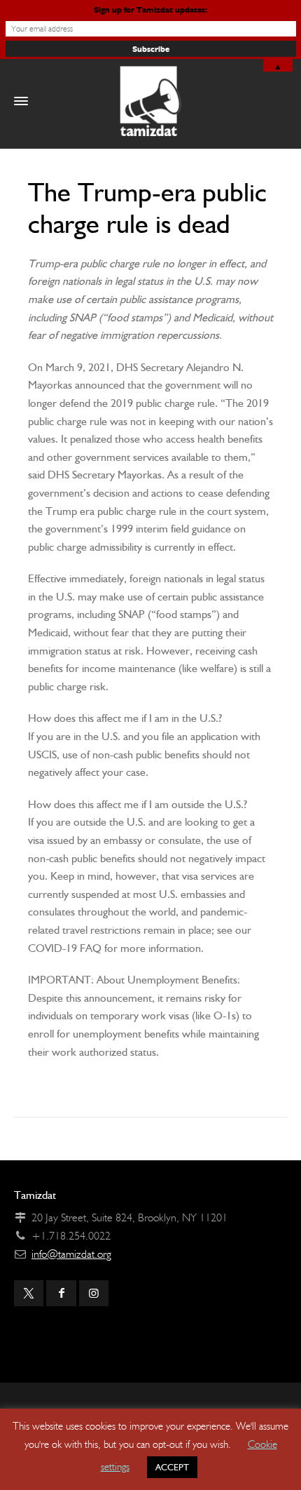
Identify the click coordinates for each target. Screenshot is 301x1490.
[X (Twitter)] (28, 1293)
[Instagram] (93, 1293)
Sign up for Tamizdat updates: (150, 9)
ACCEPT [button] (172, 1467)
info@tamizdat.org (71, 1254)
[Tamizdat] (150, 101)
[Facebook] (61, 1293)
